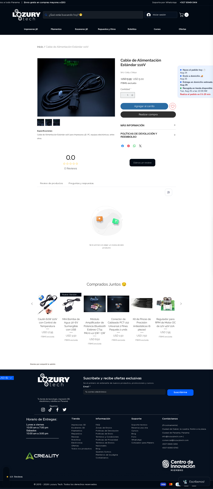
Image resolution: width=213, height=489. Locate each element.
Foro (133, 437)
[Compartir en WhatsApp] (134, 146)
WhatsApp (136, 440)
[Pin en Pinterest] (128, 146)
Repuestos (76, 434)
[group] (106, 326)
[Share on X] (140, 146)
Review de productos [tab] (51, 183)
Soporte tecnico (139, 425)
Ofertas (75, 446)
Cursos (134, 431)
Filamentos (76, 431)
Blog (98, 449)
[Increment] (132, 95)
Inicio (40, 46)
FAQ (98, 425)
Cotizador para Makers (142, 443)
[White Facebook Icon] (57, 409)
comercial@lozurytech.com (175, 440)
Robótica (75, 440)
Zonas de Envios (104, 428)
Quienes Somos (103, 452)
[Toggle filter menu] (168, 192)
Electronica (76, 443)
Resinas (75, 437)
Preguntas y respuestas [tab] (81, 183)
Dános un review (142, 162)
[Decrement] (123, 95)
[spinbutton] (128, 95)
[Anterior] (32, 304)
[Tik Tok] (50, 409)
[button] (184, 15)
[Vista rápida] (47, 304)
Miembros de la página (107, 455)
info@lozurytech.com (172, 436)
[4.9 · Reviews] (6, 477)
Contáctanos (102, 458)
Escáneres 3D (78, 428)
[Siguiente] (181, 304)
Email (87, 387)
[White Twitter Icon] (64, 409)
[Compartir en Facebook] (122, 146)
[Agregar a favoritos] (172, 106)
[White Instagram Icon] (43, 409)
